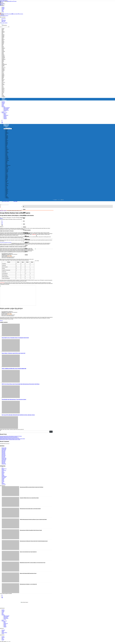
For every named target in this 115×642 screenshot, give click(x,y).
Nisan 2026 (3, 451)
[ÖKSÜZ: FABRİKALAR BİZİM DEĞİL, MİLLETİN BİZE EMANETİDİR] (27, 361)
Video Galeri (4, 484)
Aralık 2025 (3, 454)
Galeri (9, 1)
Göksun (3, 474)
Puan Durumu (21, 13)
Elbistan (5, 116)
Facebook (4, 18)
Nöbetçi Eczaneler (4, 13)
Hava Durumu (9, 13)
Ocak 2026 (3, 453)
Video (12, 1)
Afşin (4, 113)
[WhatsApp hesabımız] (63, 199)
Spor (2, 10)
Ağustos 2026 (4, 447)
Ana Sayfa (2, 1)
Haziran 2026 (4, 449)
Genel (3, 473)
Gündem (3, 7)
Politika (3, 8)
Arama (6, 1)
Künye (3, 111)
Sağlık (3, 11)
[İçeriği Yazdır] (2, 225)
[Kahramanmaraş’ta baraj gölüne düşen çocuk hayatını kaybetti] (10, 517)
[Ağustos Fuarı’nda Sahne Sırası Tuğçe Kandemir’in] (10, 560)
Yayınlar (2, 4)
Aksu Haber (8, 641)
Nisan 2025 (3, 461)
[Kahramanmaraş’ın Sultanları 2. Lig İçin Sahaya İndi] (10, 592)
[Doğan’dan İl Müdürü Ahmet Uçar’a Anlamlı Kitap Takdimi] (10, 506)
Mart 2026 (3, 452)
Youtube (4, 21)
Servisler (3, 106)
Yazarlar (15, 1)
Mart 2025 (3, 462)
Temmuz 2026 (4, 448)
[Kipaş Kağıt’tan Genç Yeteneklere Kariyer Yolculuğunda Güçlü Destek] (27, 330)
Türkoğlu (5, 118)
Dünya (3, 9)
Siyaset (3, 480)
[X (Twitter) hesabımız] (2, 19)
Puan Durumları (6, 110)
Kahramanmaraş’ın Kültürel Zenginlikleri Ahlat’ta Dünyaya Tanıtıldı (10, 439)
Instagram (4, 20)
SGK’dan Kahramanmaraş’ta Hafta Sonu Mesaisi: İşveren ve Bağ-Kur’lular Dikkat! (12, 438)
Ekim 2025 (3, 456)
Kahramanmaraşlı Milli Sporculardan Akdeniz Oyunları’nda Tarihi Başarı (11, 436)
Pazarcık (5, 117)
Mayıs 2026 (4, 450)
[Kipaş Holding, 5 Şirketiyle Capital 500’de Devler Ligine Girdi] (27, 345)
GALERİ (7, 124)
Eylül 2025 (3, 457)
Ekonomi (3, 102)
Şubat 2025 (3, 463)
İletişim (3, 633)
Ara (0, 430)
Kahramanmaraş (4, 112)
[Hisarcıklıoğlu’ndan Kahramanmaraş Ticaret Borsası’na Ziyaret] (27, 391)
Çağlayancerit (6, 115)
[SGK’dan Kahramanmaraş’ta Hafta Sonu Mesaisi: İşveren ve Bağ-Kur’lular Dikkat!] (10, 528)
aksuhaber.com (4, 468)
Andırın (5, 114)
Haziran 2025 (4, 459)
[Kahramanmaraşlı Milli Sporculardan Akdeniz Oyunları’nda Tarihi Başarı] (10, 495)
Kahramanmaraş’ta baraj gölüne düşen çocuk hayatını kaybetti (9, 437)
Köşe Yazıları (4, 477)
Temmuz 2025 (4, 458)
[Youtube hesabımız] (2, 122)
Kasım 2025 (4, 455)
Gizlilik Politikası (4, 632)
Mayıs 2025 (4, 460)
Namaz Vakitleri (15, 13)
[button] (23, 206)
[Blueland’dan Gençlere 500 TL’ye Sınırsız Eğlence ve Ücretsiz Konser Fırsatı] (10, 571)
